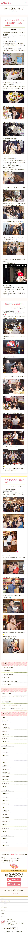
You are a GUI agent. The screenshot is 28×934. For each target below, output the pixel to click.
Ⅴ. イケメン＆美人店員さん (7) (9, 681)
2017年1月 (5, 769)
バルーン (3, 916)
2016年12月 (5, 772)
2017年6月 (5, 762)
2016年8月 (5, 786)
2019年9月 (5, 731)
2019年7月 (5, 738)
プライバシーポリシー (20, 923)
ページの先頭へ (14, 893)
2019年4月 (5, 741)
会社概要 (10, 923)
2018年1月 (5, 755)
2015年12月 (5, 814)
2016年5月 (5, 797)
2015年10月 (5, 821)
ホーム (2, 898)
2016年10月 (5, 779)
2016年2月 (5, 807)
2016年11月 (5, 776)
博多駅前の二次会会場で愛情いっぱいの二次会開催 (14, 708)
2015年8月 (5, 828)
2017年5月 (5, 765)
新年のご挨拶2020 (6, 701)
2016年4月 (5, 800)
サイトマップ (11, 924)
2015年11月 (5, 817)
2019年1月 (5, 745)
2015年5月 (5, 838)
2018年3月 (5, 748)
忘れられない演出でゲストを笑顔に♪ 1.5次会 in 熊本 (15, 22)
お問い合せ (23, 928)
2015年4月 (5, 842)
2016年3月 (5, 804)
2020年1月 (5, 724)
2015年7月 (5, 831)
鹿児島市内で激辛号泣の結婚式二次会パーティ (13, 705)
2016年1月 (5, 810)
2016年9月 (5, 783)
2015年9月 (5, 824)
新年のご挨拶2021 (6, 693)
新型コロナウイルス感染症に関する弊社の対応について (14, 697)
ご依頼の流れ (4, 907)
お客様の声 (3, 910)
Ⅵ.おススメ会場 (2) (6, 684)
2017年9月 (5, 759)
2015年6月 (5, 835)
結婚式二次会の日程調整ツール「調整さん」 (14, 890)
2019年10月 (5, 727)
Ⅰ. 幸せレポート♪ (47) (7, 667)
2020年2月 (5, 720)
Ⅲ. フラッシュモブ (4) (7, 674)
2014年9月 (5, 845)
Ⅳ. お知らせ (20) (6, 677)
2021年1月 (5, 717)
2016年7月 (5, 790)
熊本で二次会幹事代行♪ (14, 304)
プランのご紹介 (4, 904)
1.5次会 (2, 913)
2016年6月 (5, 793)
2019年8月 (5, 734)
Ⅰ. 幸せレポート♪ (21, 29)
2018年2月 (5, 752)
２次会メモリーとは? (5, 901)
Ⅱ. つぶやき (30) (6, 670)
